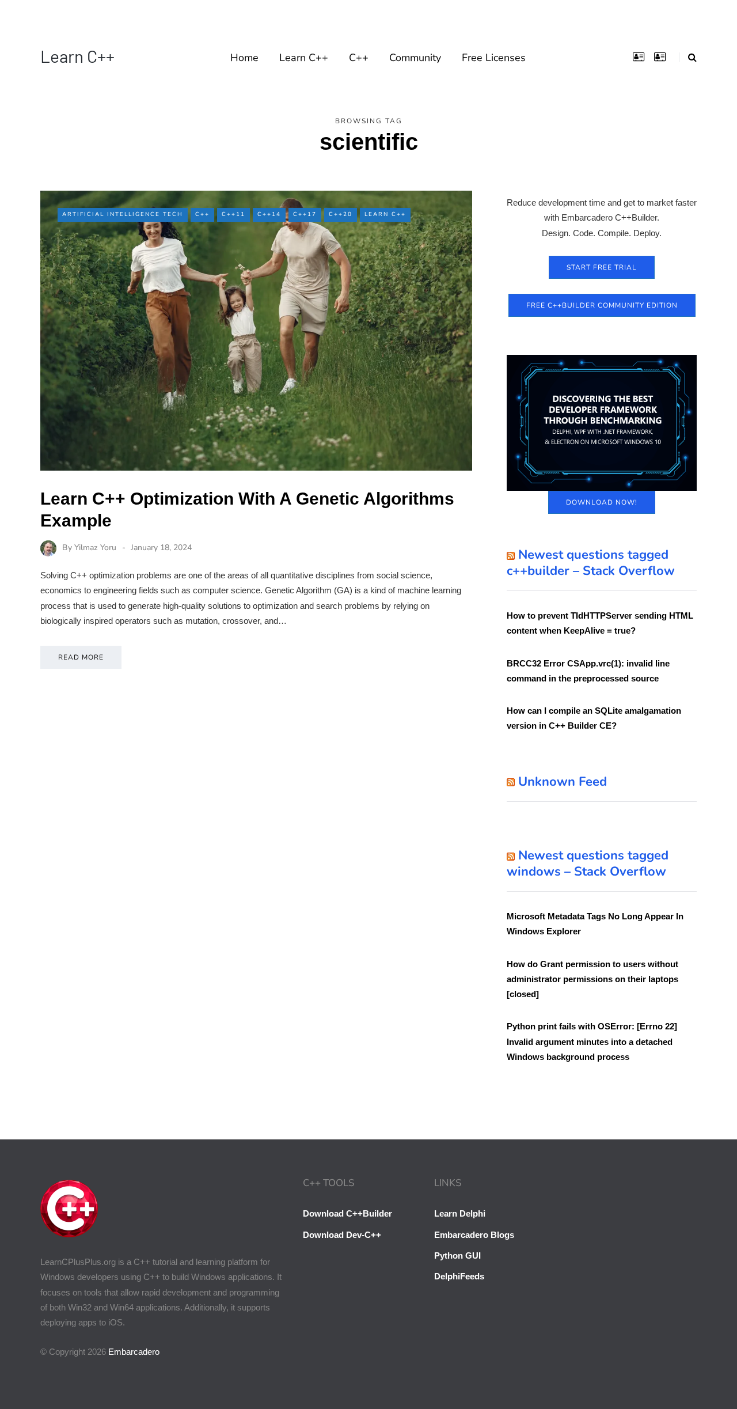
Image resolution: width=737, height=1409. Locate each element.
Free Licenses (494, 58)
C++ (358, 58)
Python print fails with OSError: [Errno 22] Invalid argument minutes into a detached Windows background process (592, 1041)
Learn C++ (77, 56)
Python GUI (457, 1255)
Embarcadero (133, 1352)
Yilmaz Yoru (95, 547)
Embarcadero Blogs (474, 1235)
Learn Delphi (459, 1213)
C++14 (269, 214)
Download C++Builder (347, 1213)
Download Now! (601, 502)
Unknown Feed (562, 781)
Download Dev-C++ (342, 1235)
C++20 (340, 214)
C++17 (305, 214)
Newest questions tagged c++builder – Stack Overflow (591, 562)
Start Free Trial (602, 267)
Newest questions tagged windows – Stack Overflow (587, 863)
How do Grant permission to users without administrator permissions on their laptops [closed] (592, 979)
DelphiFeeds (459, 1276)
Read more (81, 657)
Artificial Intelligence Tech (122, 214)
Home (244, 58)
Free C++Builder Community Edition (602, 305)
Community (415, 58)
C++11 (233, 214)
